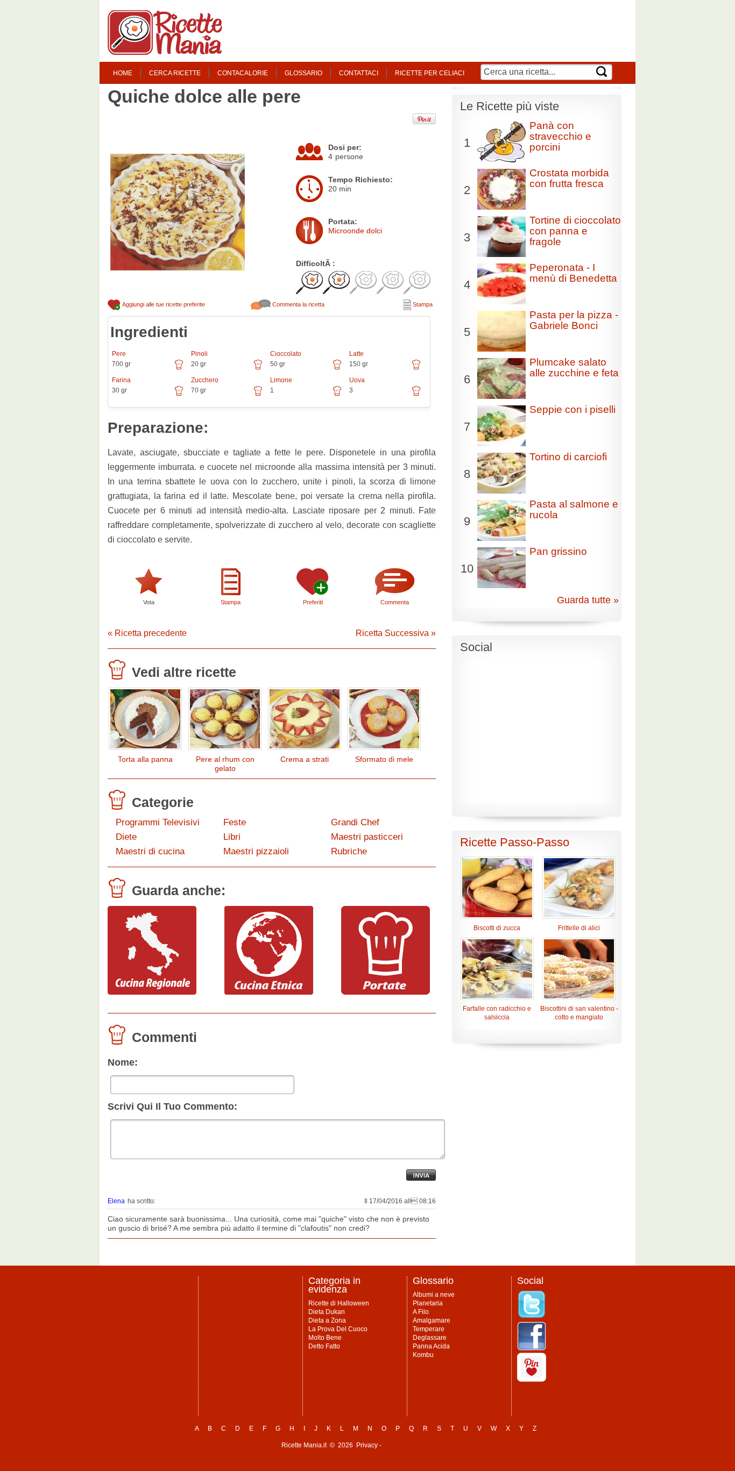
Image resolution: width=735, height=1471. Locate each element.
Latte (356, 354)
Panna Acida (431, 1346)
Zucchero (204, 380)
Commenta (394, 602)
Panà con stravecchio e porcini (560, 136)
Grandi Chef (355, 822)
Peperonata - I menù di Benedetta (573, 273)
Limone (281, 380)
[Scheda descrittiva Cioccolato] (337, 368)
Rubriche (349, 851)
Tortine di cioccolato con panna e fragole (575, 231)
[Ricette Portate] (385, 992)
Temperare (428, 1329)
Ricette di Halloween (338, 1303)
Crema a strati (304, 759)
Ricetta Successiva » (396, 633)
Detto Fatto (324, 1346)
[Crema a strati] (304, 721)
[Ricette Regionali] (152, 992)
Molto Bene (325, 1337)
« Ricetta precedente (147, 633)
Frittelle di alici (579, 928)
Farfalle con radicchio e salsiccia (497, 1013)
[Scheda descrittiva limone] (337, 394)
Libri (232, 836)
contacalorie (242, 73)
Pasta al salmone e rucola (573, 509)
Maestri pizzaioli (256, 851)
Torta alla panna (145, 759)
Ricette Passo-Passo (514, 842)
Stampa (422, 304)
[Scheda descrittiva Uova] (416, 394)
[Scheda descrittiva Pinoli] (258, 368)
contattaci (358, 73)
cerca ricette (175, 73)
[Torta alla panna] (145, 721)
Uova (357, 380)
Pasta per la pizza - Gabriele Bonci (573, 320)
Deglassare (430, 1337)
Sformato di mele (384, 759)
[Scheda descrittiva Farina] (179, 394)
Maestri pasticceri (367, 836)
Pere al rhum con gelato (225, 764)
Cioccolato (285, 354)
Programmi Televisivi (158, 822)
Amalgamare (431, 1320)
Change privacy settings (418, 1445)
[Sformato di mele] (384, 721)
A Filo (421, 1312)
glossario (303, 73)
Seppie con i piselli (572, 409)
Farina (121, 380)
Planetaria (428, 1303)
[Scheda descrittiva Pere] (179, 368)
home (122, 73)
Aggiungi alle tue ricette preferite (163, 304)
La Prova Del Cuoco (337, 1329)
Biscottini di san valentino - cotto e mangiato (579, 1013)
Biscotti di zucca (496, 928)
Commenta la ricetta (297, 304)
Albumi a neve (434, 1294)
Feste (234, 822)
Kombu (423, 1355)
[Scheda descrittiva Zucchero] (258, 394)
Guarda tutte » (588, 600)
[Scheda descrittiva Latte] (416, 368)
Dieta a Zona (327, 1320)
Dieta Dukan (326, 1312)
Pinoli (199, 354)
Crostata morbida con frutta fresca (569, 178)
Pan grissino (558, 551)
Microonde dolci (355, 230)
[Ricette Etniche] (268, 992)
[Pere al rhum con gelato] (225, 721)
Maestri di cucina (150, 851)
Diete (126, 836)
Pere (119, 354)
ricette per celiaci (429, 73)
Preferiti (313, 602)
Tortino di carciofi (568, 456)
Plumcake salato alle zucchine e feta (574, 367)
